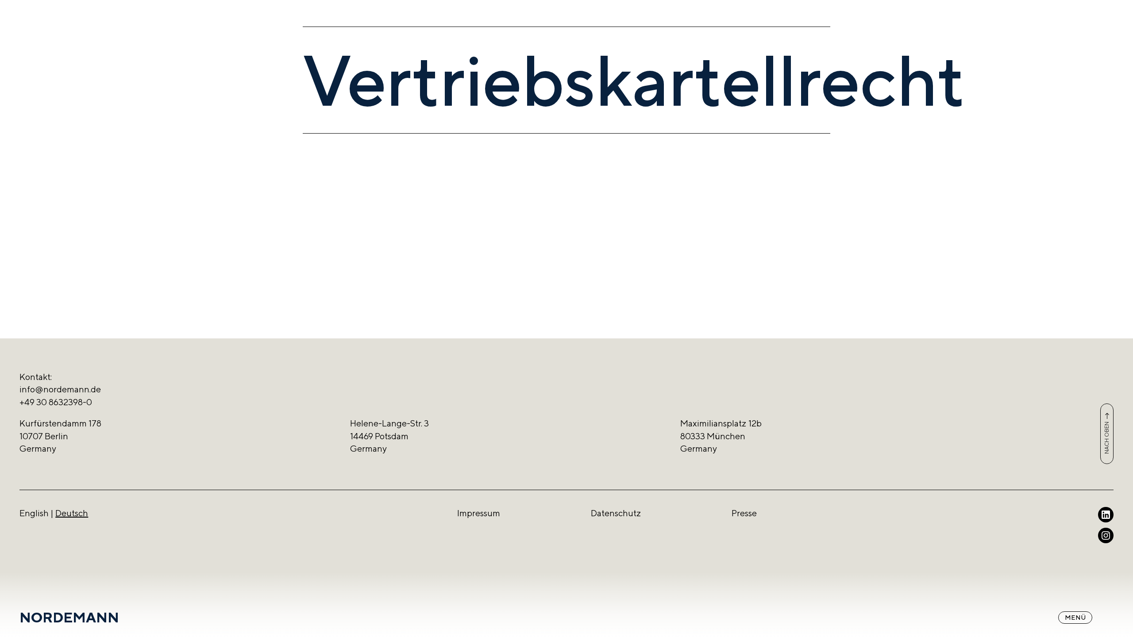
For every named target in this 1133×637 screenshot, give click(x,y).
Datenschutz (616, 513)
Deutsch (71, 513)
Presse (744, 513)
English (34, 513)
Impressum (478, 513)
